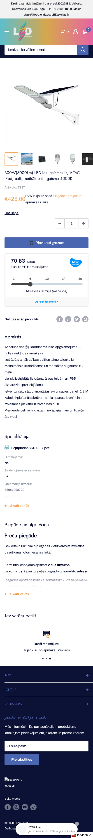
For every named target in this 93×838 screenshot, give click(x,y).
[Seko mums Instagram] (16, 807)
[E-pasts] (85, 319)
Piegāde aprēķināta (67, 196)
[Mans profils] (75, 31)
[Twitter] (77, 319)
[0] (85, 31)
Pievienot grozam (49, 243)
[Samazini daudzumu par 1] (59, 223)
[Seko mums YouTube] (25, 807)
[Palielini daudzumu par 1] (83, 223)
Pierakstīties (21, 759)
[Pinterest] (68, 319)
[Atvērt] (7, 31)
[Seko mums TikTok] (33, 807)
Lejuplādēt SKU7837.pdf (30, 448)
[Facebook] (59, 319)
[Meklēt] (82, 50)
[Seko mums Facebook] (8, 807)
